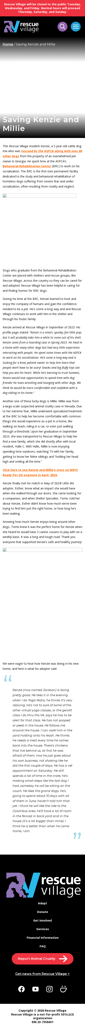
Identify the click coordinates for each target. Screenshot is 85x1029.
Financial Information (43, 938)
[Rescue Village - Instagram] (49, 989)
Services (42, 929)
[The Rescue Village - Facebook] (21, 989)
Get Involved (42, 920)
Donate (42, 912)
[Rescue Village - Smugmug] (63, 989)
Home (8, 44)
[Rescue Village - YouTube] (35, 989)
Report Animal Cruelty (36, 959)
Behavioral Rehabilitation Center (27, 166)
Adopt (42, 903)
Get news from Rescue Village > (42, 974)
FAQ (43, 946)
